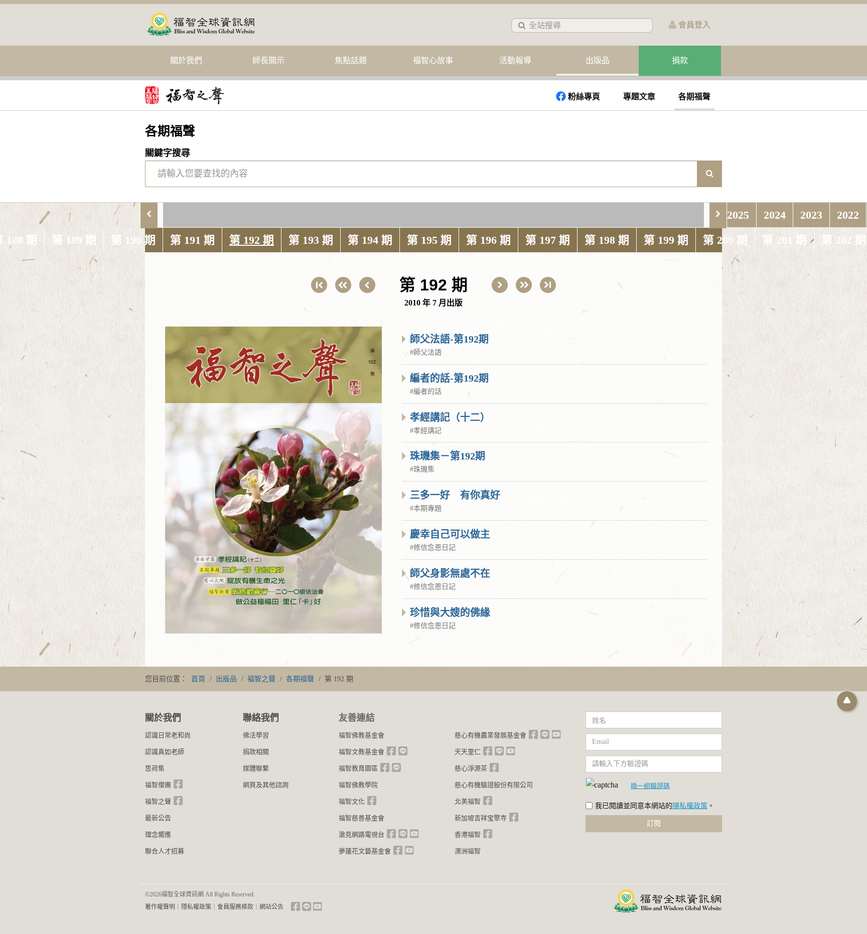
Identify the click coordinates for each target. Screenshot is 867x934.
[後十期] (524, 285)
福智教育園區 (358, 768)
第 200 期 (725, 240)
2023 (811, 215)
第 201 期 (784, 240)
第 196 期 (488, 240)
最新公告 (158, 818)
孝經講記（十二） (450, 417)
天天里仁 (468, 751)
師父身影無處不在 (450, 573)
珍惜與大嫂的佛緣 (450, 612)
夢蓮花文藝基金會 (365, 851)
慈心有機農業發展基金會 (490, 735)
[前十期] (343, 285)
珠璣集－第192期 (447, 455)
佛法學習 (256, 735)
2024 (775, 215)
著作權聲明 (160, 906)
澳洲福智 (468, 851)
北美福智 (468, 801)
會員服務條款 (235, 906)
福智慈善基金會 (361, 818)
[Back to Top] (847, 701)
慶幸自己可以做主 (450, 534)
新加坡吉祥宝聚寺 (481, 818)
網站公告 (271, 906)
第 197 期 (547, 240)
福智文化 (352, 801)
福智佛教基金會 (361, 735)
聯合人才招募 (164, 851)
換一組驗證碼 (650, 785)
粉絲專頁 (584, 96)
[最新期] (548, 285)
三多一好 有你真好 (455, 495)
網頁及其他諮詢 (265, 785)
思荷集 (155, 768)
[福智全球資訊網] (200, 25)
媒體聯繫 (256, 768)
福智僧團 (158, 785)
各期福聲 (694, 96)
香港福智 (468, 834)
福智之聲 (158, 801)
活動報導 (515, 60)
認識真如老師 (164, 751)
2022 (848, 215)
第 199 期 (666, 240)
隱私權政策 (689, 806)
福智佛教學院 (358, 785)
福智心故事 (433, 60)
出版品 (598, 60)
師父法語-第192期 (449, 339)
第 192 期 (251, 240)
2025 (738, 215)
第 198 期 (607, 240)
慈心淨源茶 (471, 768)
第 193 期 (310, 240)
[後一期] (500, 285)
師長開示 (268, 60)
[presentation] (149, 215)
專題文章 (639, 96)
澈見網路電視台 (361, 834)
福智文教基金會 (361, 751)
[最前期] (319, 285)
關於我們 (186, 60)
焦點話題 (351, 60)
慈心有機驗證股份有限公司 (494, 785)
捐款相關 (256, 751)
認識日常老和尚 (168, 735)
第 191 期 (192, 240)
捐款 (680, 60)
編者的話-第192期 (449, 378)
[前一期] (367, 285)
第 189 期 (74, 240)
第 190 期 (133, 240)
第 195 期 (429, 240)
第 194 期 (370, 240)
